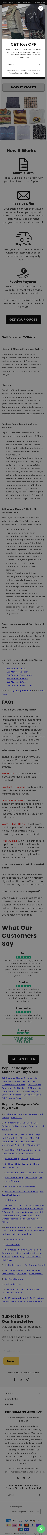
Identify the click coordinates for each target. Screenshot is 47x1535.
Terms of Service (15, 73)
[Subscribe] (39, 65)
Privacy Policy (32, 73)
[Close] (40, 8)
